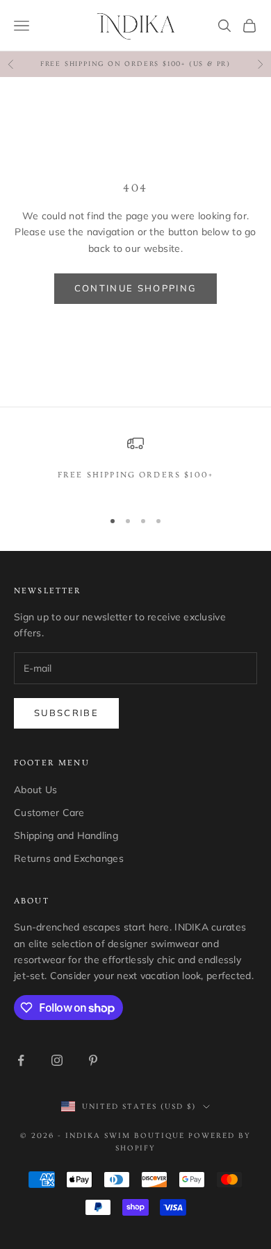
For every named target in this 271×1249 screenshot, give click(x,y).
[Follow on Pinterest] (93, 1060)
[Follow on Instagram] (57, 1060)
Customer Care (49, 812)
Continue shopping (135, 288)
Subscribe (66, 712)
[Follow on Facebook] (21, 1060)
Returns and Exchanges (69, 858)
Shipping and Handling (66, 835)
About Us (35, 789)
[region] (135, 466)
